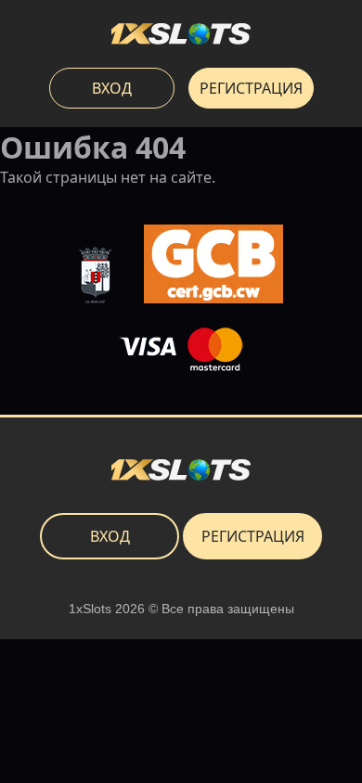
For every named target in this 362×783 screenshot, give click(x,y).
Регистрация (251, 88)
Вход (112, 88)
